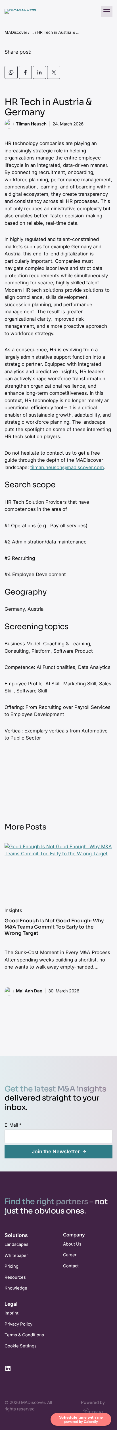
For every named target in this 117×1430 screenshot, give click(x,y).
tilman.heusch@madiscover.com (67, 467)
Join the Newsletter (56, 1151)
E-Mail (13, 1125)
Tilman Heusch (31, 124)
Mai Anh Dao (29, 991)
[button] (106, 11)
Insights (13, 910)
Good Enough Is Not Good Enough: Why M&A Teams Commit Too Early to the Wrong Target (54, 927)
